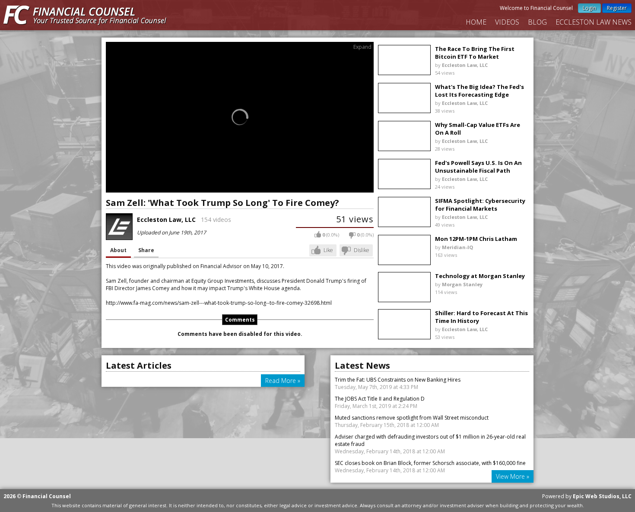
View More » (512, 476)
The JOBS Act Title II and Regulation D (380, 398)
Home (476, 22)
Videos (507, 22)
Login (589, 8)
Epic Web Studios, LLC (602, 496)
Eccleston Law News (594, 22)
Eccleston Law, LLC (166, 219)
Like (328, 250)
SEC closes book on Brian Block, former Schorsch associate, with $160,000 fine (430, 463)
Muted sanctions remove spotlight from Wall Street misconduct (412, 417)
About (118, 250)
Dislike (361, 250)
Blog (537, 22)
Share (146, 250)
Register (617, 8)
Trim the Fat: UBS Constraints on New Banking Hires (397, 379)
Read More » (282, 380)
